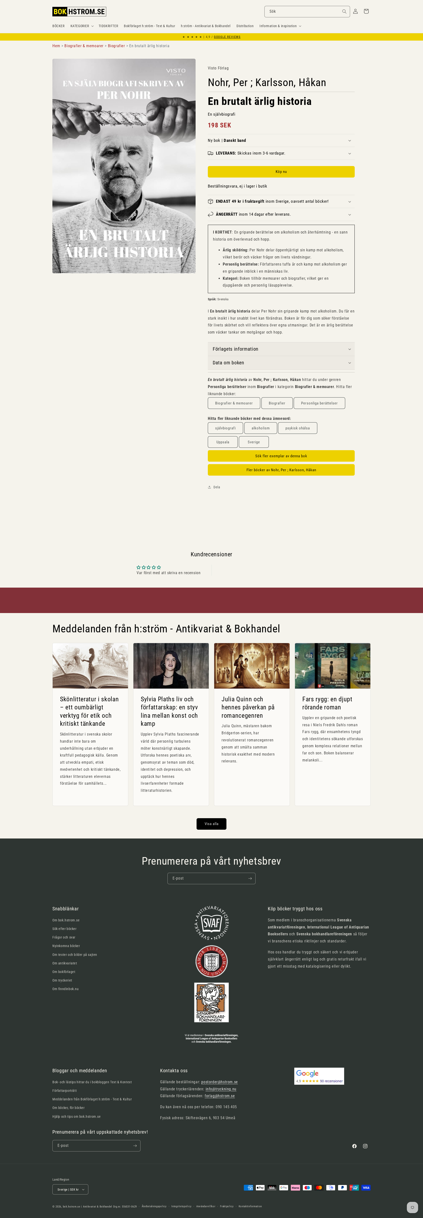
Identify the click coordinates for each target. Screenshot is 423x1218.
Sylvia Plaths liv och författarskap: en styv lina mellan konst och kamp (169, 711)
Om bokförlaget (63, 972)
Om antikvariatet (64, 963)
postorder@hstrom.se (219, 1082)
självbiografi (225, 428)
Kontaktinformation (250, 1206)
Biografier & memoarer (234, 403)
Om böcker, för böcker (68, 1108)
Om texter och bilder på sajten (74, 955)
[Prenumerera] (250, 878)
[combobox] (307, 11)
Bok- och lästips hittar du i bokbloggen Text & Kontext (92, 1082)
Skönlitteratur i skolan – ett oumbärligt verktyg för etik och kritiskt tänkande (89, 711)
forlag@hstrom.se (220, 1096)
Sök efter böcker (64, 929)
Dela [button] (216, 487)
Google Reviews (227, 37)
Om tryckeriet (62, 980)
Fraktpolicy (227, 1206)
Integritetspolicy (181, 1206)
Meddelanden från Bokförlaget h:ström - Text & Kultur (92, 1099)
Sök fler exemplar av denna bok (281, 456)
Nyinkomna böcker (66, 946)
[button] (82, 26)
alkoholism (261, 428)
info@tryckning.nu (221, 1089)
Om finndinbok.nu (65, 989)
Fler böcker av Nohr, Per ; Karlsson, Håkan (281, 470)
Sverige (254, 442)
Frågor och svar (63, 937)
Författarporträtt (64, 1091)
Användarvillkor (205, 1206)
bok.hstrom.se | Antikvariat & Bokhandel (87, 1206)
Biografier (277, 403)
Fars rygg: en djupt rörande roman (327, 703)
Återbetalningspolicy (154, 1206)
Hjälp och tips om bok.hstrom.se (76, 1116)
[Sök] (344, 11)
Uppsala (222, 442)
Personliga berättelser (319, 403)
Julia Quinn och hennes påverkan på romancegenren (248, 707)
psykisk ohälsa (297, 428)
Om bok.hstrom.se (66, 920)
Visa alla (212, 824)
